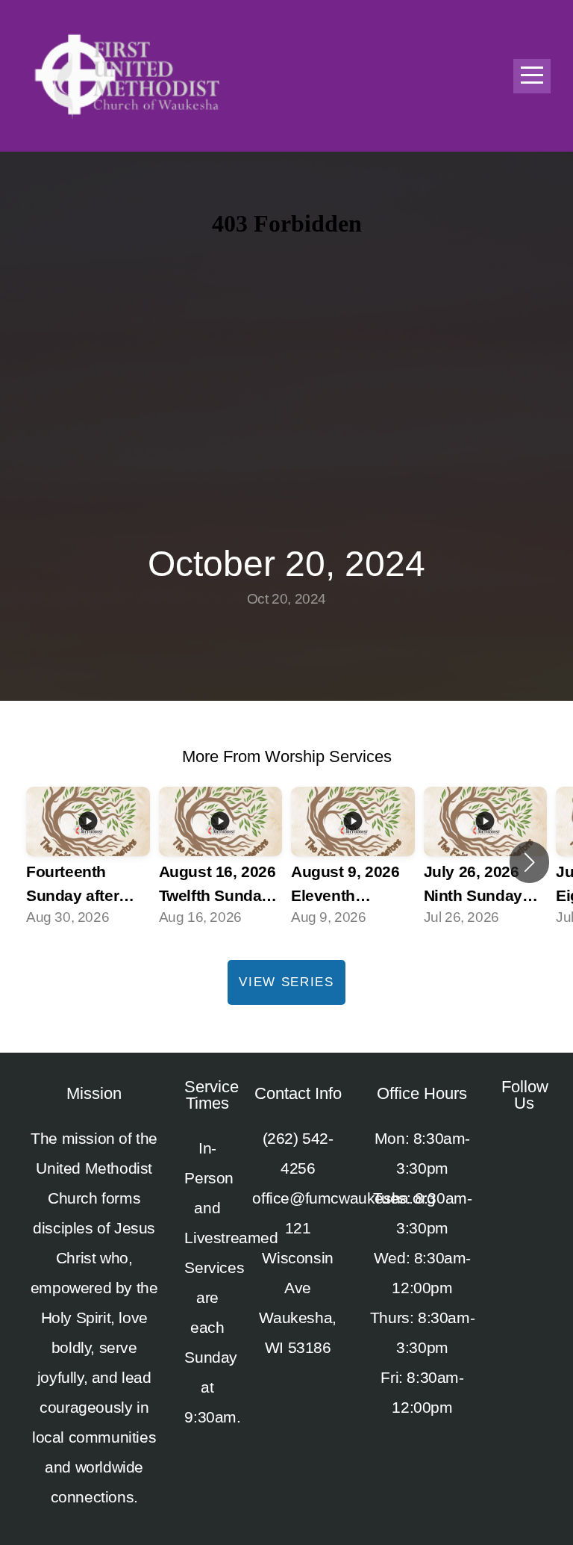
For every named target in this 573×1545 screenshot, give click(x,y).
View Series (286, 982)
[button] (529, 862)
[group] (88, 862)
